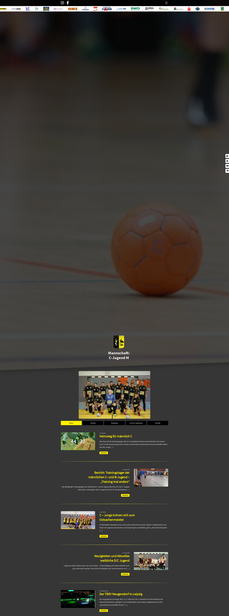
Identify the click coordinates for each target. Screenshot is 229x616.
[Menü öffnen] (166, 3)
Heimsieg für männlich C (115, 436)
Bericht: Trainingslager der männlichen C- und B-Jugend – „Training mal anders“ (109, 477)
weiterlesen (104, 453)
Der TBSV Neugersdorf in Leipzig (120, 594)
